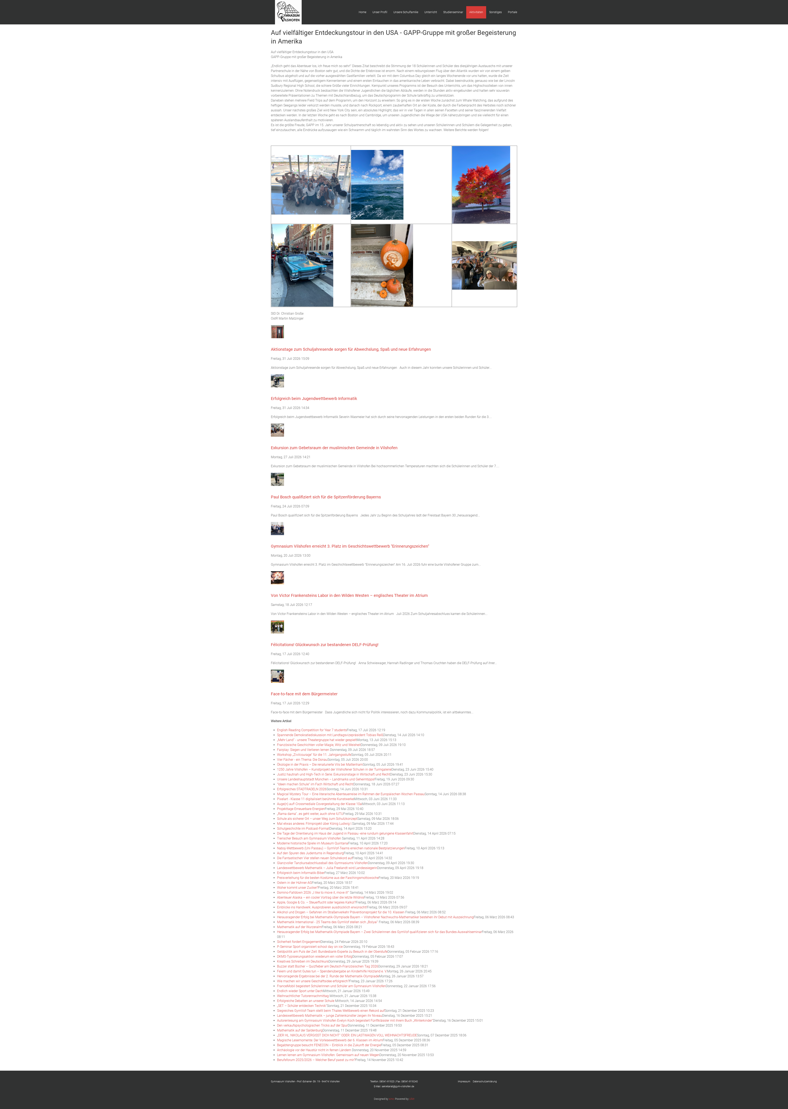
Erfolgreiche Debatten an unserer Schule (306, 1001)
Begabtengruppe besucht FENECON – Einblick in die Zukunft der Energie (329, 1045)
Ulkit (411, 1098)
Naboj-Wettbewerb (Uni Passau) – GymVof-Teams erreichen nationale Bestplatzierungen (341, 848)
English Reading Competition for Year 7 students (312, 730)
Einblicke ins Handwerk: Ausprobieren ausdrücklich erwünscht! (322, 907)
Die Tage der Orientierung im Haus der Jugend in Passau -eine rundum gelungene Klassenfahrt (345, 833)
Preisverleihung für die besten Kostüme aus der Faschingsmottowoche (328, 878)
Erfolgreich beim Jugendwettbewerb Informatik (314, 398)
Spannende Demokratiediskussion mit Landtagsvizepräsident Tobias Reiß (330, 735)
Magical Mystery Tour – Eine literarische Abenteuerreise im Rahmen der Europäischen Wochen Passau (351, 794)
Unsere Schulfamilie (405, 12)
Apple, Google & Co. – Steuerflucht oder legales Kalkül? (316, 902)
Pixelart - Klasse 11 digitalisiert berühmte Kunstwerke (315, 799)
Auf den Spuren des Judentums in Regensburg (310, 853)
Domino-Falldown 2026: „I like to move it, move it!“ (313, 892)
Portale (512, 12)
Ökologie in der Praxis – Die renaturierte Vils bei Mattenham (320, 764)
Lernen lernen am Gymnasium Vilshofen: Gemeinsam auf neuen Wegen (328, 1055)
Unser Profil (379, 12)
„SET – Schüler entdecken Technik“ (302, 1006)
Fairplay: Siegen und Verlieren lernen (303, 750)
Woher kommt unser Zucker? (297, 888)
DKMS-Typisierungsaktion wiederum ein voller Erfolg (314, 956)
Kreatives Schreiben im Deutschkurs (303, 961)
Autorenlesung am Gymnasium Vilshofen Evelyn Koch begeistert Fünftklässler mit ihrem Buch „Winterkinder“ (355, 1020)
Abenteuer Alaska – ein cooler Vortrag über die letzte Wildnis (320, 897)
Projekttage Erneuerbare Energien (301, 809)
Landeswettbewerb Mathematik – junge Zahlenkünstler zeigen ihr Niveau (329, 1016)
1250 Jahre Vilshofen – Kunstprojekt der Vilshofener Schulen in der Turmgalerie (334, 769)
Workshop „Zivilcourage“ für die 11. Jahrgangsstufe (314, 755)
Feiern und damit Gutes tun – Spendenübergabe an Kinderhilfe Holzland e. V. (332, 971)
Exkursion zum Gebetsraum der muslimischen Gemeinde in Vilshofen (334, 447)
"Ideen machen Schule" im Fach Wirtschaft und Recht (315, 784)
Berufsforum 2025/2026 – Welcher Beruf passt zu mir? (316, 1060)
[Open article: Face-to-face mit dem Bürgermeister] (277, 676)
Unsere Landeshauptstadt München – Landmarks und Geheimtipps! (326, 779)
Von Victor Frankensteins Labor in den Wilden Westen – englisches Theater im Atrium (349, 595)
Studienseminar (453, 12)
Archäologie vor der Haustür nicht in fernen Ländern (314, 1050)
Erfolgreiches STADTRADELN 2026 (301, 789)
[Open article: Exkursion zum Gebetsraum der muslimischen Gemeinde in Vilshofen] (277, 430)
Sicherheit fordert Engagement (299, 942)
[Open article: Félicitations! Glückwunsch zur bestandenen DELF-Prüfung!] (277, 627)
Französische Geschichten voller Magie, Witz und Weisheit (319, 745)
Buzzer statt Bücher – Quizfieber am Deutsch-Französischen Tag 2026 (327, 966)
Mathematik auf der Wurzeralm (299, 927)
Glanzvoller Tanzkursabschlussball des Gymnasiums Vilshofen (322, 863)
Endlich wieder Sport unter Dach (300, 991)
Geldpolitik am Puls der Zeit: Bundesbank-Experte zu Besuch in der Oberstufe (332, 952)
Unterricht (430, 12)
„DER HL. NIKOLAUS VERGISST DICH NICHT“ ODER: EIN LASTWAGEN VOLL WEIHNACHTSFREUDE (347, 1035)
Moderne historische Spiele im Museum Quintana (312, 843)
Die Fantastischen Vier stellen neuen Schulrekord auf (315, 858)
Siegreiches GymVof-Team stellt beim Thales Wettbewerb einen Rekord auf (331, 1011)
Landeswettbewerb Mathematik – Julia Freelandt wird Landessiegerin (327, 868)
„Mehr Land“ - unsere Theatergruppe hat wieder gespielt (317, 740)
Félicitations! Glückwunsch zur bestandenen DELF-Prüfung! (324, 644)
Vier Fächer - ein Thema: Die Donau (302, 760)
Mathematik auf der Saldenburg (300, 1030)
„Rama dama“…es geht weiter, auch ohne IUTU (310, 814)
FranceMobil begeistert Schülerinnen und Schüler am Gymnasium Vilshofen (331, 986)
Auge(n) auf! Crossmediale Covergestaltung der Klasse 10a (319, 804)
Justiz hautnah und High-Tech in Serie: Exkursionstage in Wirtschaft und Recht (333, 774)
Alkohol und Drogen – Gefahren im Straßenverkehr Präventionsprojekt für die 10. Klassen (341, 912)
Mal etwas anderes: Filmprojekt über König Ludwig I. (314, 824)
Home (362, 12)
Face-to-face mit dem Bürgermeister (304, 693)
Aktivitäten (476, 12)
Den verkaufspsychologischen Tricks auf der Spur (312, 1025)
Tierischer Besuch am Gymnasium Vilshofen (309, 838)
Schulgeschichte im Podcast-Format (303, 828)
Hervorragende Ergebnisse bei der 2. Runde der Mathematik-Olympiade (328, 976)
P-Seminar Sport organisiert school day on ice (310, 947)
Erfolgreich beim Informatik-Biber (300, 873)
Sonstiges (495, 12)
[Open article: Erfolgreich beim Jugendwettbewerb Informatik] (277, 381)
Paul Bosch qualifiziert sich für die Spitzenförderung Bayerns (326, 497)
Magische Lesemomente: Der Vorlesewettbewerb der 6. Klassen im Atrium (330, 1040)
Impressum (465, 1081)
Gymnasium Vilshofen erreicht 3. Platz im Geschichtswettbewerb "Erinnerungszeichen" (350, 546)
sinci (391, 1098)
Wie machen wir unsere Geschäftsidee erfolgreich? (313, 981)
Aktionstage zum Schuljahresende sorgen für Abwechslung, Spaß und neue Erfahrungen (351, 349)
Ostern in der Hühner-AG (294, 883)
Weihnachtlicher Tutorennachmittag (303, 996)
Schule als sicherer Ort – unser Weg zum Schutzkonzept (317, 819)
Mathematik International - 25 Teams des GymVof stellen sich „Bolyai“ (328, 922)
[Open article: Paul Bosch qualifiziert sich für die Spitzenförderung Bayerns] (277, 479)
